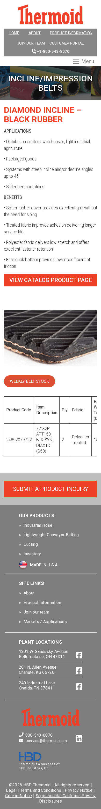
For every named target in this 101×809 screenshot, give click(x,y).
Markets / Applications (45, 621)
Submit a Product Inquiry (50, 489)
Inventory (32, 553)
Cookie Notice (18, 795)
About (34, 33)
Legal (11, 790)
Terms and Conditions (40, 790)
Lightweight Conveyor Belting (51, 534)
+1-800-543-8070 (53, 51)
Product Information (71, 33)
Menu (87, 61)
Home (14, 33)
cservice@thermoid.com (46, 741)
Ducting (31, 544)
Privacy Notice (78, 790)
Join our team (31, 43)
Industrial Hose (38, 525)
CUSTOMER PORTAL (66, 43)
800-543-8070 (39, 735)
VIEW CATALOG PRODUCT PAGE (50, 280)
